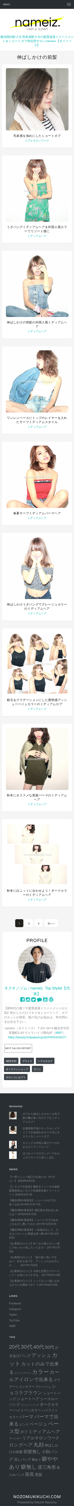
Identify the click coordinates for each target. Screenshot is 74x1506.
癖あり (36, 1459)
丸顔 (39, 1444)
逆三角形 (47, 1466)
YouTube (14, 1320)
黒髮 (38, 1474)
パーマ (27, 1416)
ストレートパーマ (30, 1404)
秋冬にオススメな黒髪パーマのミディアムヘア (37, 797)
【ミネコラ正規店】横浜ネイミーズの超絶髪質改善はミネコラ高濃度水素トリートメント (34, 1190)
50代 (49, 1347)
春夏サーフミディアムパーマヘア (37, 513)
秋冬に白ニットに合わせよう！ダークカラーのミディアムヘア (37, 893)
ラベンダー (15, 1438)
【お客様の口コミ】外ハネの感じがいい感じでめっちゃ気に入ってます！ (34, 1245)
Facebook (15, 1303)
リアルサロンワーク (37, 140)
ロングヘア (21, 1444)
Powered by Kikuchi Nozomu (37, 1502)
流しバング (22, 1459)
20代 (14, 1346)
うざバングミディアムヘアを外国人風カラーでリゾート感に (37, 229)
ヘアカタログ (45, 1061)
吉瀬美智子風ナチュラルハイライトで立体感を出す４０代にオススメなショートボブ (41, 1132)
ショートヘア (28, 1398)
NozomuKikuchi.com (37, 1496)
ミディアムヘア (37, 236)
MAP (59, 1032)
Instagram (15, 1309)
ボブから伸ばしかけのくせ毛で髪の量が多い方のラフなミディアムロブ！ (41, 1117)
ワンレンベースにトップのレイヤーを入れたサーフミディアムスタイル (37, 420)
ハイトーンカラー (27, 1409)
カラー (40, 1371)
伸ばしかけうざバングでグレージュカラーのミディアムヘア (37, 606)
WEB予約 (11, 1061)
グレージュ (43, 1386)
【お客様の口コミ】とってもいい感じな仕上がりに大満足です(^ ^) (34, 1282)
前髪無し (32, 1451)
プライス (27, 1061)
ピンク (24, 1424)
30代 (26, 1346)
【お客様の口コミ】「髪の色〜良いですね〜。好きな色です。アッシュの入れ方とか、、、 (34, 1261)
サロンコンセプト (16, 1077)
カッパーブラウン (23, 1372)
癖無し (29, 1466)
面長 (29, 1474)
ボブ (24, 1431)
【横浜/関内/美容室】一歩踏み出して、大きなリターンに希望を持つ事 (33, 1231)
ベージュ (38, 1424)
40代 (38, 1346)
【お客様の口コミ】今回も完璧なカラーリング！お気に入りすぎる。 (34, 1273)
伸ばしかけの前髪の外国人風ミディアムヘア (37, 324)
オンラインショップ (17, 1069)
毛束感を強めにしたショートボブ (37, 136)
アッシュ (41, 1355)
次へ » (51, 923)
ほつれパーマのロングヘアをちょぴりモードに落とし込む (41, 1155)
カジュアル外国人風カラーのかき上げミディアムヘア (41, 1145)
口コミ (37, 1069)
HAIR (12, 1326)
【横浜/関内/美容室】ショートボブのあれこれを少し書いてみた (33, 1222)
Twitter (13, 1314)
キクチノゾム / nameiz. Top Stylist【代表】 (37, 990)
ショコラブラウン (32, 1389)
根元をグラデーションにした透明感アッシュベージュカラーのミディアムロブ (37, 702)
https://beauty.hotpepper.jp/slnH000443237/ (37, 1037)
